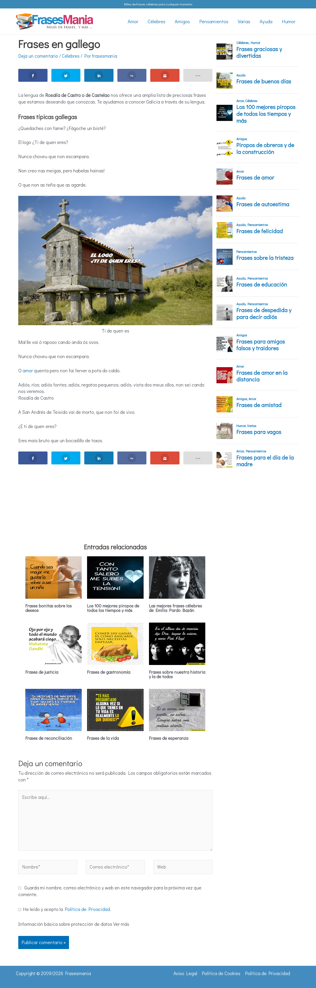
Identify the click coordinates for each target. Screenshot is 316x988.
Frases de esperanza (168, 738)
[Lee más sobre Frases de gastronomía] (115, 643)
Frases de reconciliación (48, 738)
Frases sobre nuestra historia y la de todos (177, 674)
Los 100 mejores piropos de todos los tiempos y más (113, 608)
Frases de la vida (103, 738)
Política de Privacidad (87, 909)
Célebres (71, 56)
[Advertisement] (115, 498)
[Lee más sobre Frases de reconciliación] (53, 709)
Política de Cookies (221, 973)
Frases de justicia (41, 672)
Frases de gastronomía (108, 672)
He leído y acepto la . (66, 909)
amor (28, 370)
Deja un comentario (38, 56)
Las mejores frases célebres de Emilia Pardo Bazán (175, 608)
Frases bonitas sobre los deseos (48, 608)
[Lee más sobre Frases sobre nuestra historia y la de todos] (177, 643)
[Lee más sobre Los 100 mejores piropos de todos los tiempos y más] (115, 577)
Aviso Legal (185, 973)
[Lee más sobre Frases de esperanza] (177, 709)
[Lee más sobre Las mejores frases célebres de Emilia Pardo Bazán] (177, 577)
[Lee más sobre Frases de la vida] (115, 709)
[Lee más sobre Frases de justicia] (53, 643)
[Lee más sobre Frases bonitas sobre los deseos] (53, 577)
